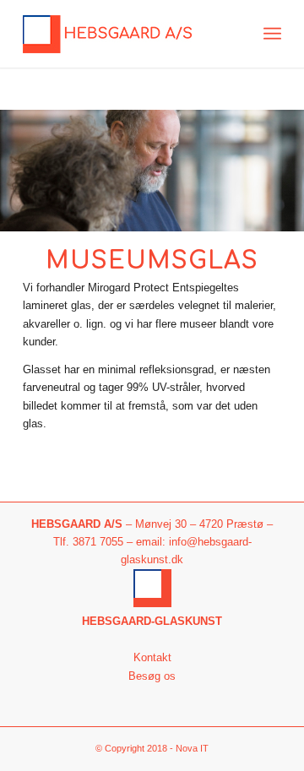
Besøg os (152, 676)
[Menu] (272, 34)
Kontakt (152, 657)
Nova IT (192, 748)
